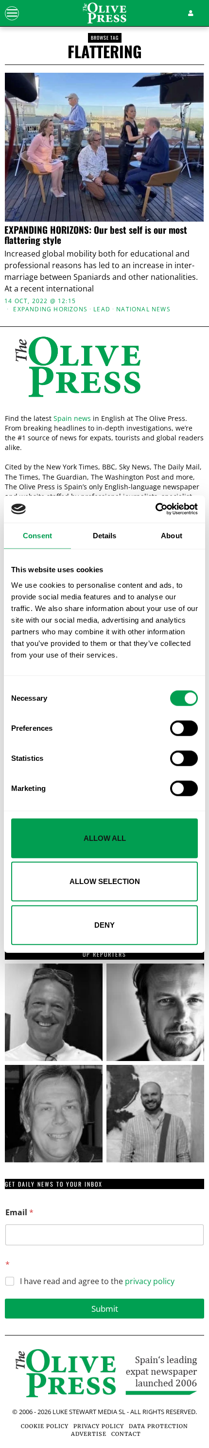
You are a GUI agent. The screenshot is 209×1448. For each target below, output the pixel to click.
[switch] (184, 728)
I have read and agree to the (97, 1281)
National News (143, 309)
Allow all (105, 838)
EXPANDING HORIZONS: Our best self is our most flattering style (95, 235)
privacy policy (149, 1281)
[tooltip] (54, 1012)
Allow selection (105, 881)
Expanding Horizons (50, 309)
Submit (104, 1308)
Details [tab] (105, 535)
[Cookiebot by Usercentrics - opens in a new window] (155, 509)
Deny (104, 924)
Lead (101, 309)
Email (19, 1212)
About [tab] (171, 535)
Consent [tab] (37, 535)
